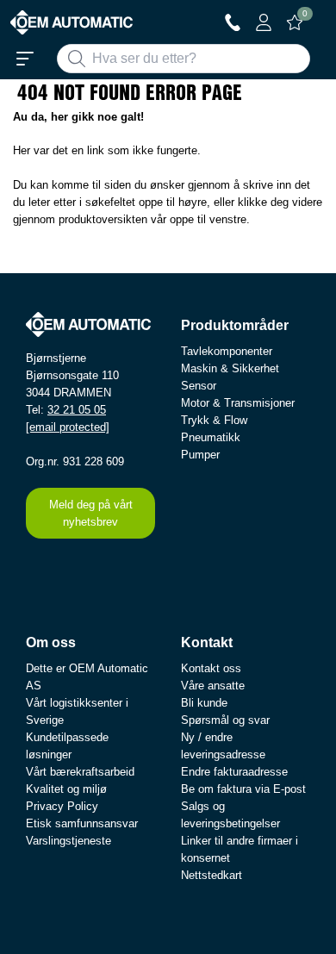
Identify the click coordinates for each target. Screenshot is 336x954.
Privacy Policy (62, 806)
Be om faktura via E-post (243, 789)
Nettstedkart (211, 875)
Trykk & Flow (214, 420)
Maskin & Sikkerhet (230, 368)
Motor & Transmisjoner (238, 402)
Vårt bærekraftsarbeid (80, 771)
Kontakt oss (211, 668)
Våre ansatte (213, 685)
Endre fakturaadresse (234, 771)
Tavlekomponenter (226, 351)
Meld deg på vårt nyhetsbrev (91, 513)
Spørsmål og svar (225, 720)
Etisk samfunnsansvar (82, 823)
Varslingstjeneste (68, 840)
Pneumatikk (210, 437)
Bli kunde (204, 702)
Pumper (200, 454)
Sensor (198, 385)
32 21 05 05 (76, 409)
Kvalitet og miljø (66, 789)
